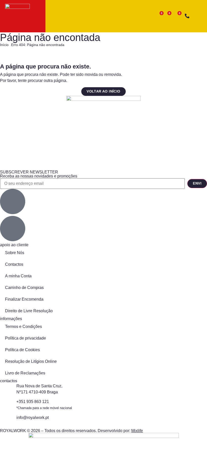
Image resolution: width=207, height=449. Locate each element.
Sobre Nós (14, 253)
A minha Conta (18, 276)
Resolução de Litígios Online (31, 361)
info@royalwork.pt (32, 417)
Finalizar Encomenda (24, 299)
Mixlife (137, 431)
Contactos (14, 264)
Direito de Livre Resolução (29, 311)
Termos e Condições (23, 326)
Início (4, 45)
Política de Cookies (22, 350)
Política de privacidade (25, 338)
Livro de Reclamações (25, 373)
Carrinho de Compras (24, 287)
